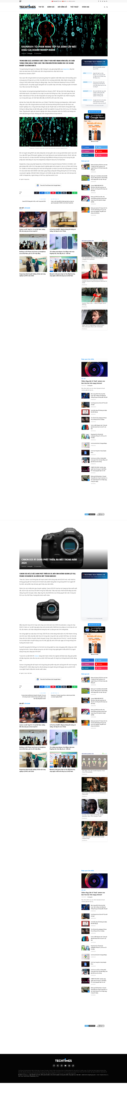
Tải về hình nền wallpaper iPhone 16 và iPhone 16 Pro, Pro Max (99, 418)
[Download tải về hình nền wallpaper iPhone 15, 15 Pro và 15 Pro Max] (85, 436)
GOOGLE (85, 99)
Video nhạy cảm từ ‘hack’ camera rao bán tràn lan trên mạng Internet (93, 382)
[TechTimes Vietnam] (27, 7)
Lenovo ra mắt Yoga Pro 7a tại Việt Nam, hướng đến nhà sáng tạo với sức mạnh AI (32, 230)
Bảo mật (83, 378)
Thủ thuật (74, 7)
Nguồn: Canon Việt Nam (26, 673)
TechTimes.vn (25, 1074)
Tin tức (41, 7)
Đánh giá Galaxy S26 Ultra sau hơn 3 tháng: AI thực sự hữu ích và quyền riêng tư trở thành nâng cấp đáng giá (99, 167)
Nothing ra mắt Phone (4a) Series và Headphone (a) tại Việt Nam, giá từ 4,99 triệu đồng (32, 252)
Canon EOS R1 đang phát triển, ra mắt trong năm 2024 (34, 201)
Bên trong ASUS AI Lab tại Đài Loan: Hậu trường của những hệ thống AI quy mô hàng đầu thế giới (99, 395)
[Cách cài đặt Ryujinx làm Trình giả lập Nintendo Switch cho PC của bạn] (85, 427)
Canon (37, 656)
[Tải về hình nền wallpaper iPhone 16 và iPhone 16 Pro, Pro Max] (85, 419)
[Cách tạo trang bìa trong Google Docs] (85, 452)
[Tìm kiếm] (107, 7)
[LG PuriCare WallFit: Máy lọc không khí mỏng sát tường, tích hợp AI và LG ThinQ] (63, 219)
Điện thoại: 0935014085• (24, 1076)
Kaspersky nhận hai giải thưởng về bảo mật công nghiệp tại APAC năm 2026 (32, 275)
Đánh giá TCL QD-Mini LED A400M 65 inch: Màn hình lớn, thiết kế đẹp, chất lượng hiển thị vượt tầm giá (99, 177)
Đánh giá (50, 7)
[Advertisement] (94, 229)
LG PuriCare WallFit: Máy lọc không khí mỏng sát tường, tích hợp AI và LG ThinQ (63, 230)
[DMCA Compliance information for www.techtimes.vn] (100, 514)
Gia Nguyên (89, 385)
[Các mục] (20, 1)
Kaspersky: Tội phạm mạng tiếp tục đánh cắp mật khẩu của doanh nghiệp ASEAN (63, 696)
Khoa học (85, 7)
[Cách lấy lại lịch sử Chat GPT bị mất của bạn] (85, 405)
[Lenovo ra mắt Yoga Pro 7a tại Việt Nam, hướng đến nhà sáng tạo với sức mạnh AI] (33, 219)
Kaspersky (66, 69)
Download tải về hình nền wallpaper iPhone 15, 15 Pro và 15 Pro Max (98, 436)
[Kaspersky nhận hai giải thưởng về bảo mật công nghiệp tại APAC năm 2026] (33, 264)
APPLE (84, 72)
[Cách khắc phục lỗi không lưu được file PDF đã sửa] (85, 412)
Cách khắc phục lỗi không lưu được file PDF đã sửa (99, 411)
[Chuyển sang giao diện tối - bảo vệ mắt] (105, 7)
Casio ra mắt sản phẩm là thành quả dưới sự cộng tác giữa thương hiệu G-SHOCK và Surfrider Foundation (62, 202)
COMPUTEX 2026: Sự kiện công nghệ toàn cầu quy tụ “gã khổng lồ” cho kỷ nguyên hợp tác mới (98, 469)
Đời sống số (62, 7)
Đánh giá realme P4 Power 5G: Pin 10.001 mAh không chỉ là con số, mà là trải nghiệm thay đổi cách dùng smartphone (99, 210)
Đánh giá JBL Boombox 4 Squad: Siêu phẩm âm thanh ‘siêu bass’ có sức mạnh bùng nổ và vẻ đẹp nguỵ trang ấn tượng (99, 478)
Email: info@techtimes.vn (102, 1074)
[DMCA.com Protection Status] (89, 514)
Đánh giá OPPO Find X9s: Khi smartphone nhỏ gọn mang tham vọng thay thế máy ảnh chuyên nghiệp (99, 199)
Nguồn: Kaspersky (25, 179)
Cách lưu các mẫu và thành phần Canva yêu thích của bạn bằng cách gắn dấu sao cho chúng (99, 460)
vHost (37, 1076)
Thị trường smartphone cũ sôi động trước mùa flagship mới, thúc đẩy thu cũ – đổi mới (62, 252)
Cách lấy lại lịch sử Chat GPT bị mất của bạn (99, 404)
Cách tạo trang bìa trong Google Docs (98, 451)
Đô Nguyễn (30, 53)
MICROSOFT (85, 90)
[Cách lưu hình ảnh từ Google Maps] (85, 445)
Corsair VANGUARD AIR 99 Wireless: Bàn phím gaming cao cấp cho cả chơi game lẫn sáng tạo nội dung (99, 188)
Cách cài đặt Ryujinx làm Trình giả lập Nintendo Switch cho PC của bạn (99, 427)
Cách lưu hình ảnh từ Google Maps (99, 443)
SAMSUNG (85, 81)
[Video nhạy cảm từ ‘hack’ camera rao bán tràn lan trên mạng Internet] (94, 369)
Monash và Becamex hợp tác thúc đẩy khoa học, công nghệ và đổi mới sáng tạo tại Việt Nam (62, 275)
